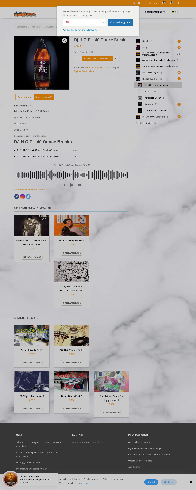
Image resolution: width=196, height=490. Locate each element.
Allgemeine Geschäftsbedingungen (145, 448)
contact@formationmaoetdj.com (88, 442)
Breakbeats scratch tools (97, 67)
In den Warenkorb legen (99, 58)
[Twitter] (28, 196)
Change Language (120, 22)
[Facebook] (16, 196)
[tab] (24, 97)
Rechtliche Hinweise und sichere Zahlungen (149, 454)
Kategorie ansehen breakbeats (29, 189)
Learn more (82, 483)
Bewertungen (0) (43, 97)
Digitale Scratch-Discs (84, 71)
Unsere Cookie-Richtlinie (140, 460)
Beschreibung (25, 97)
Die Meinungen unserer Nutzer (31, 468)
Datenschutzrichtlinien (139, 442)
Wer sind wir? (134, 466)
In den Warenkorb (32, 257)
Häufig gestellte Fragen (28, 462)
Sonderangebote (155, 11)
